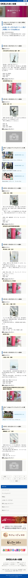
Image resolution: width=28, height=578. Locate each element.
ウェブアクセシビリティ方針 (14, 565)
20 (15, 478)
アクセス (23, 562)
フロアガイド (12, 562)
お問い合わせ (4, 565)
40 (24, 478)
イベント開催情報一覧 (20, 564)
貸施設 (18, 562)
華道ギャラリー (5, 506)
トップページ (5, 562)
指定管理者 (12, 564)
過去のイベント (5, 510)
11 (3, 478)
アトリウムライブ (6, 493)
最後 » (16, 481)
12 (8, 478)
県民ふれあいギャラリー (7, 503)
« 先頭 (4, 476)
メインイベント (5, 490)
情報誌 (3, 496)
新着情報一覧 (23, 565)
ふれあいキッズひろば (7, 500)
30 (19, 478)
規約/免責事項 (6, 564)
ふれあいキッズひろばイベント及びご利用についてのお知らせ (14, 28)
